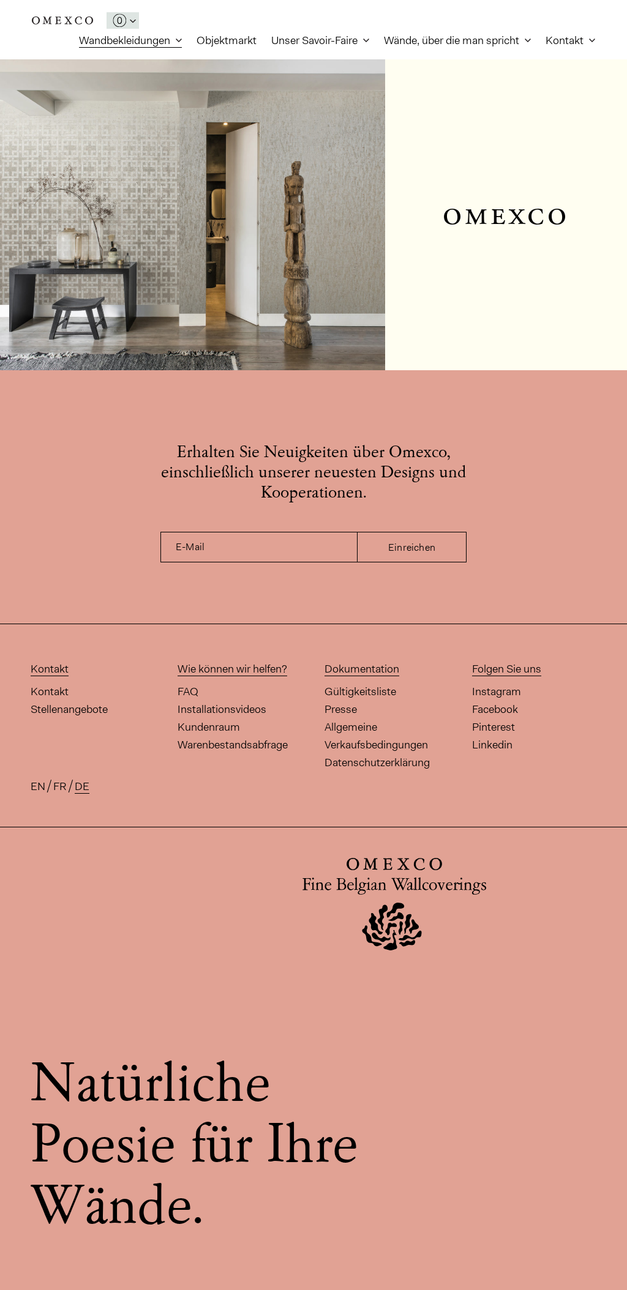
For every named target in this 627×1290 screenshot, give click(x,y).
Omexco (62, 20)
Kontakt (566, 40)
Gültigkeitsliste (360, 691)
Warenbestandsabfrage (233, 744)
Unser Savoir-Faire (315, 40)
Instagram (496, 691)
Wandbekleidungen (126, 40)
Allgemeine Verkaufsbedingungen (376, 736)
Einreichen (411, 547)
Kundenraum (209, 727)
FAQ (188, 691)
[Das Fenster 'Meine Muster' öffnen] (123, 20)
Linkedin (492, 744)
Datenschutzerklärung (377, 762)
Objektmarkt (227, 40)
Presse (341, 709)
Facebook (495, 709)
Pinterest (493, 727)
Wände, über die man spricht (453, 40)
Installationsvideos (222, 709)
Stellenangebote (69, 709)
